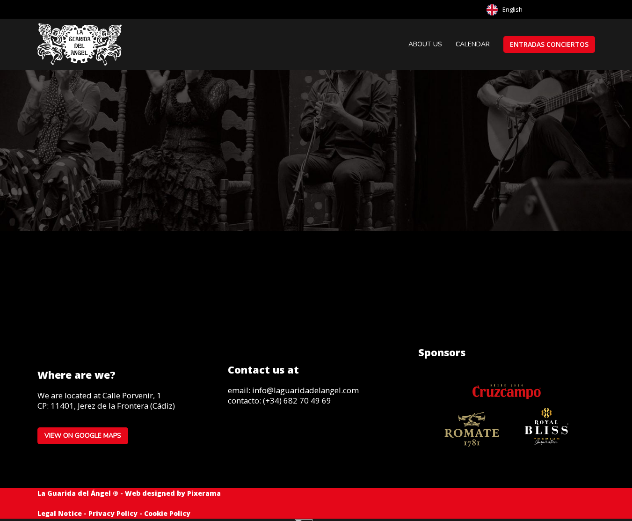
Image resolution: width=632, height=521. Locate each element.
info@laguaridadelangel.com (305, 390)
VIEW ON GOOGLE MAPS (82, 435)
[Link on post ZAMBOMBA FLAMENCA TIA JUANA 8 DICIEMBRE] (316, 259)
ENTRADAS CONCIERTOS (549, 44)
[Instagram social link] (237, 433)
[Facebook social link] (586, 9)
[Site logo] (80, 43)
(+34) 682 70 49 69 (297, 400)
